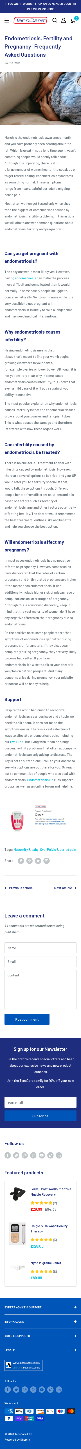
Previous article (21, 888)
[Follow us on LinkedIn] (59, 1155)
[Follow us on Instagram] (25, 1155)
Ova (42, 849)
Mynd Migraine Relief (46, 1263)
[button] (44, 1203)
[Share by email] (46, 860)
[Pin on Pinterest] (29, 860)
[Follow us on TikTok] (50, 1155)
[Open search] (54, 20)
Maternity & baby (26, 849)
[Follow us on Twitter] (16, 1155)
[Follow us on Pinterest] (33, 1155)
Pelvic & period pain (61, 849)
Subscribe (40, 1116)
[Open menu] (6, 20)
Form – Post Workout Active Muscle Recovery (51, 1191)
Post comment (27, 1019)
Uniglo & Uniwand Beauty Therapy (49, 1228)
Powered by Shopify (17, 1439)
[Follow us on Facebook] (7, 1155)
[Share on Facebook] (21, 860)
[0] (73, 20)
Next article (63, 888)
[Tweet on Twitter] (38, 860)
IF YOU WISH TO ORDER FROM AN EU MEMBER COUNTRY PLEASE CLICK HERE (40, 6)
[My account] (63, 20)
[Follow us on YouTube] (42, 1155)
